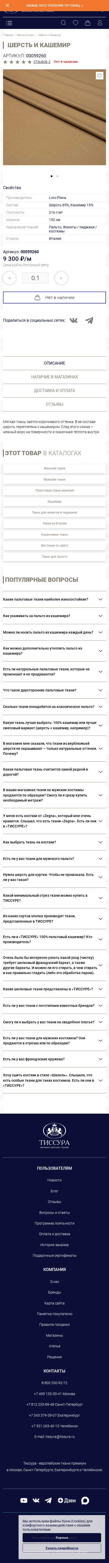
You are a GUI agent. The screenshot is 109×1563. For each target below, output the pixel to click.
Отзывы (54, 1202)
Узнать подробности (62, 1548)
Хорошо (62, 1537)
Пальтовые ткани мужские (54, 490)
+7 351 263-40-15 (45, 1426)
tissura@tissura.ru (60, 1437)
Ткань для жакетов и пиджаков (54, 512)
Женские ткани (54, 468)
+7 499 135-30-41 (48, 1394)
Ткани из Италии (55, 523)
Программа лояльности (55, 1223)
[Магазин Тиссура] (54, 1135)
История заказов (54, 1245)
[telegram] (48, 1500)
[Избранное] (75, 23)
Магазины (54, 1335)
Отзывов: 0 (41, 62)
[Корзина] (88, 23)
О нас (54, 1282)
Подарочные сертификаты (55, 1255)
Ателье (54, 1346)
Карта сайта (54, 1303)
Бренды (54, 1292)
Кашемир (54, 501)
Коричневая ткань (54, 534)
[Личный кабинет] (100, 23)
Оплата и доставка (54, 1234)
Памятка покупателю (54, 1314)
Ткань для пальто (54, 556)
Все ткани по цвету (54, 545)
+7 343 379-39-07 (43, 1415)
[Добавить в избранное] (99, 75)
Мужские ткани (54, 479)
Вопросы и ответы (54, 1213)
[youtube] (24, 1500)
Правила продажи (54, 1324)
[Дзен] (66, 1500)
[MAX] (85, 1500)
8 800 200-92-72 (54, 1383)
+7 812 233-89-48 (40, 1404)
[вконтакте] (36, 1500)
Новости (54, 1180)
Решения (54, 1357)
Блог (55, 1191)
